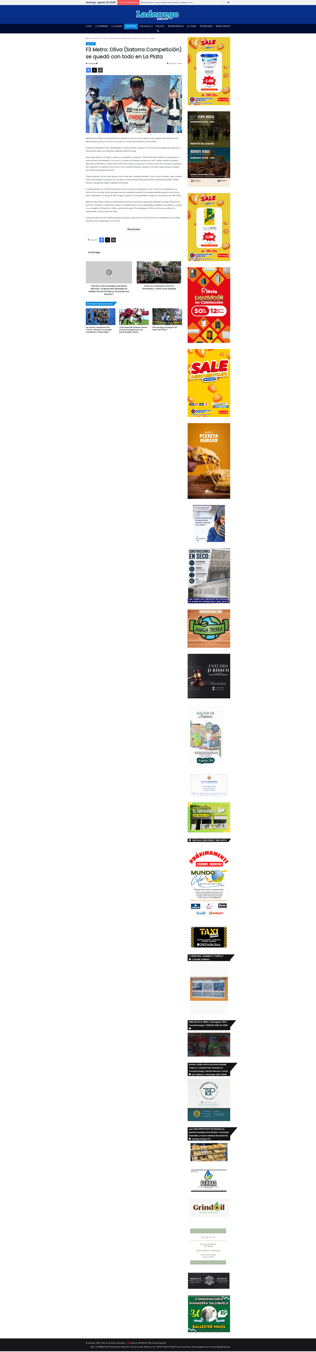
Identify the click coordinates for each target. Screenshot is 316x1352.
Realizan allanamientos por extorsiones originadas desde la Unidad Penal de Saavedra (174, 2)
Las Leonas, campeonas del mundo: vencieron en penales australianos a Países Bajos (99, 329)
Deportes (131, 26)
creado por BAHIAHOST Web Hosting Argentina (148, 1343)
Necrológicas (176, 26)
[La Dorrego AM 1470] (158, 14)
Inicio (89, 38)
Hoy (89, 26)
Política (160, 26)
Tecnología (206, 26)
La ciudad (116, 26)
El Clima (191, 26)
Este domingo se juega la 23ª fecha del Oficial (164, 328)
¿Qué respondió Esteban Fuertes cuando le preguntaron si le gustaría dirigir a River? (133, 329)
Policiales (145, 26)
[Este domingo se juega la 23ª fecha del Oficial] (167, 316)
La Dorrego (101, 26)
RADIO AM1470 (223, 26)
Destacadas (134, 229)
